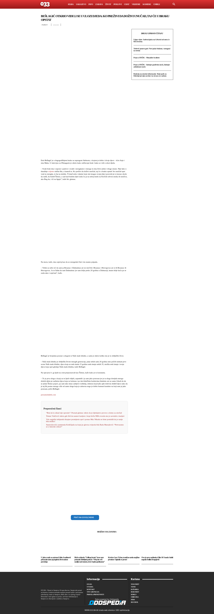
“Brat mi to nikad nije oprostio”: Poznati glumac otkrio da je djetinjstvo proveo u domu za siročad (84, 413)
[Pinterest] (54, 516)
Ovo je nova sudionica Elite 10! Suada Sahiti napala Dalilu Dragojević (157, 558)
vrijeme (51, 171)
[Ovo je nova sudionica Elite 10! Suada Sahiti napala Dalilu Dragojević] (157, 545)
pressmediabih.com (48, 395)
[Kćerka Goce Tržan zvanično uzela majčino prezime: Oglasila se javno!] (124, 545)
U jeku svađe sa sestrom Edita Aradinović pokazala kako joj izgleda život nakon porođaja (56, 559)
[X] (49, 516)
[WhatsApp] (60, 516)
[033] (45, 4)
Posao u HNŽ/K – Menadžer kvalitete (147, 58)
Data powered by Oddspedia (107, 599)
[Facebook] (43, 516)
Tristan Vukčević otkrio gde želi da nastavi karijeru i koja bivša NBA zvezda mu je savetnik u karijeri (85, 416)
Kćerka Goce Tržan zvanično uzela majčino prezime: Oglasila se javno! (123, 558)
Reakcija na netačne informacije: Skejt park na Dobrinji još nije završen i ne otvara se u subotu (150, 75)
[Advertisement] (84, 119)
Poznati (45, 25)
